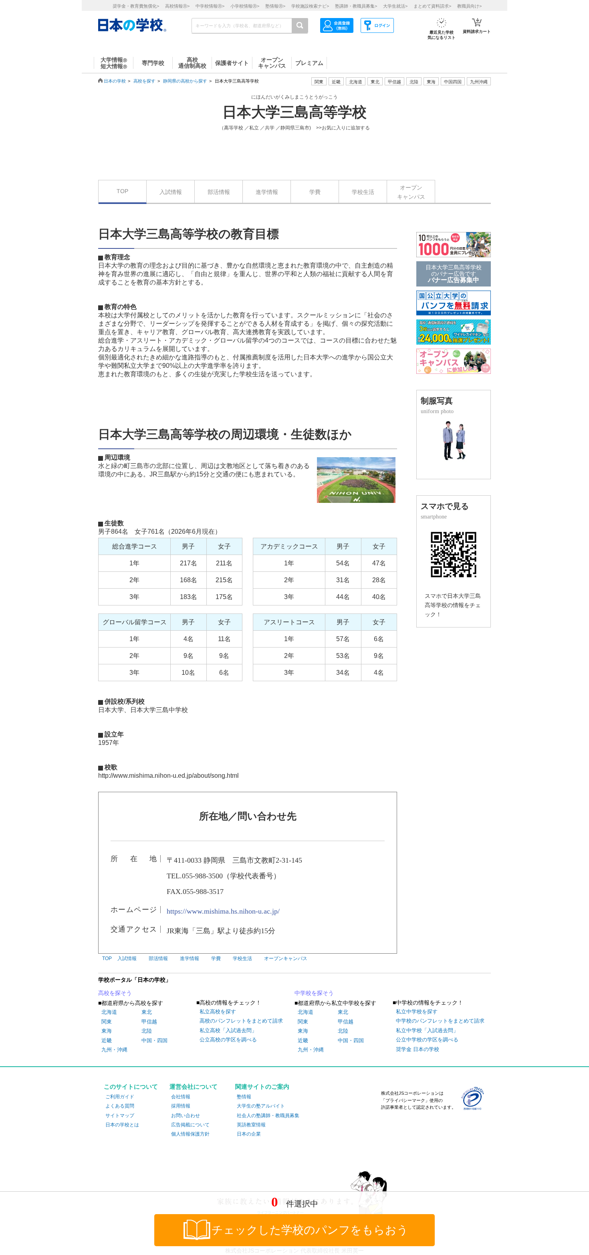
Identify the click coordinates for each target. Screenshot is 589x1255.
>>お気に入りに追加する (343, 128)
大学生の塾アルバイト (261, 1106)
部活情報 (219, 192)
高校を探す (144, 81)
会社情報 (180, 1097)
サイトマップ (119, 1115)
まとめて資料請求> (432, 6)
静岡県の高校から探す (185, 81)
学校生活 (363, 192)
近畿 (106, 1040)
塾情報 (244, 1097)
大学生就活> (395, 6)
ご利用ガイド (119, 1097)
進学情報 (267, 192)
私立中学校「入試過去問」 (427, 1030)
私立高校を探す (218, 1012)
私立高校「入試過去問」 (228, 1030)
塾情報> (275, 6)
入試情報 (170, 192)
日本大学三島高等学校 (294, 112)
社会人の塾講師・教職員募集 (268, 1115)
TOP (122, 191)
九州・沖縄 (114, 1050)
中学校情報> (210, 6)
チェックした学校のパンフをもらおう (310, 1230)
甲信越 (149, 1022)
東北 (146, 1012)
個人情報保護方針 (190, 1134)
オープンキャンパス (411, 192)
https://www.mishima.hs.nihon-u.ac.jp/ (223, 911)
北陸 (146, 1031)
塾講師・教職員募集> (356, 6)
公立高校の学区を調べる (228, 1040)
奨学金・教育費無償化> (136, 6)
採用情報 (180, 1106)
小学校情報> (244, 6)
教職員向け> (469, 6)
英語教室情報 (251, 1125)
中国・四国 (154, 1040)
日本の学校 (115, 81)
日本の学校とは (122, 1125)
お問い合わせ (185, 1115)
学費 (315, 192)
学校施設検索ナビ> (310, 6)
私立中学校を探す (417, 1012)
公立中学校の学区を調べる (427, 1040)
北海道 (355, 81)
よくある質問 (119, 1106)
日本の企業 (249, 1134)
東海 (106, 1031)
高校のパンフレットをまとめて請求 (241, 1021)
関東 (106, 1022)
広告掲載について (190, 1125)
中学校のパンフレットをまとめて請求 (440, 1021)
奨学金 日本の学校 (417, 1049)
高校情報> (177, 6)
